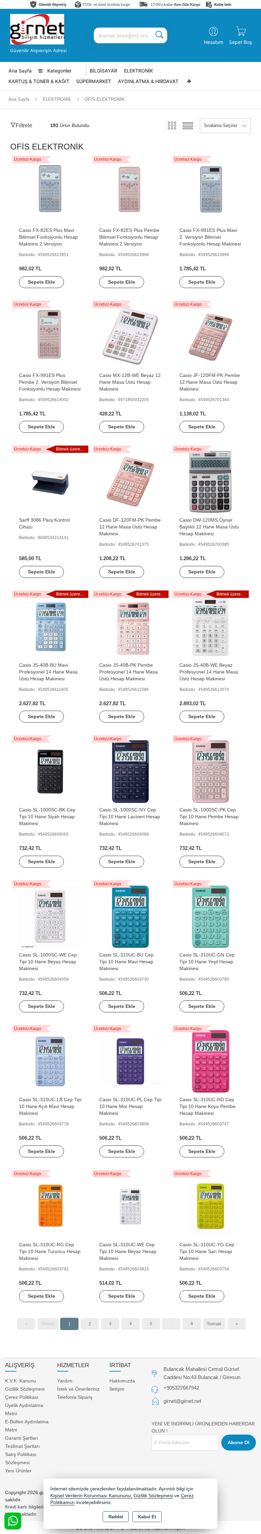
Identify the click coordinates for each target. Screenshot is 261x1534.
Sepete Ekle (41, 282)
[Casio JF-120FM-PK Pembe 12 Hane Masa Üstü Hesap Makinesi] (210, 336)
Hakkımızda (122, 1380)
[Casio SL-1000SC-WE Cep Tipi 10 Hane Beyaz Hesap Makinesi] (50, 916)
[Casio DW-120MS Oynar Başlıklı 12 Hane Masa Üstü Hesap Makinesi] (210, 482)
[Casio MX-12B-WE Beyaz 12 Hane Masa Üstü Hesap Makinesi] (130, 336)
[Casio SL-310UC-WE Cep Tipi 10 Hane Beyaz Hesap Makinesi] (130, 1206)
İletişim (116, 1389)
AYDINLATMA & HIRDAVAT (148, 81)
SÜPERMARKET (93, 81)
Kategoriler (58, 71)
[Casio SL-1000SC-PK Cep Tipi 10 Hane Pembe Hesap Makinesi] (210, 771)
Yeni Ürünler (18, 1470)
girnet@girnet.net (182, 1401)
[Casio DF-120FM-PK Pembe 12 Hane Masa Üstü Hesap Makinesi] (130, 482)
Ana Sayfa (20, 71)
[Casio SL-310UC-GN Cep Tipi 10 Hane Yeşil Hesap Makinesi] (210, 916)
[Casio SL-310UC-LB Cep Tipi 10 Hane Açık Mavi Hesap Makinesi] (50, 1061)
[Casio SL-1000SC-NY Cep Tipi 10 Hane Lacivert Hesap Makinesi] (130, 771)
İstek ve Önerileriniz (78, 1389)
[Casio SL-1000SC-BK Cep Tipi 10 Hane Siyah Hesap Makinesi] (50, 771)
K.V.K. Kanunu (20, 1380)
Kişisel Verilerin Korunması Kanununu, (91, 1495)
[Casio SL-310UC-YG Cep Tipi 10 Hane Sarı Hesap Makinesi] (210, 1206)
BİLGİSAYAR (103, 71)
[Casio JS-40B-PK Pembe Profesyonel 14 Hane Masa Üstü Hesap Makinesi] (130, 626)
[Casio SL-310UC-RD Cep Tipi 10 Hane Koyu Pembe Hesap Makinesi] (210, 1061)
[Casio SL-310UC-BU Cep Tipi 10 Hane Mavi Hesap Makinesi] (130, 916)
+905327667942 (181, 1388)
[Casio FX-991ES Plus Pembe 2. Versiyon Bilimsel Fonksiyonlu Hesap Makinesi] (50, 336)
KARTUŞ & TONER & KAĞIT (38, 81)
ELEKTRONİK (138, 71)
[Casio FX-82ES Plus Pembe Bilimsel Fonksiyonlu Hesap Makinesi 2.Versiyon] (130, 192)
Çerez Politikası (21, 1397)
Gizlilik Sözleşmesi (25, 1389)
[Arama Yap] (159, 35)
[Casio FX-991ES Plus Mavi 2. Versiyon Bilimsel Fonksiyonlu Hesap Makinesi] (210, 192)
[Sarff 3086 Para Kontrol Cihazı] (50, 482)
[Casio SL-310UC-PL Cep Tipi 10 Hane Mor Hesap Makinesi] (130, 1061)
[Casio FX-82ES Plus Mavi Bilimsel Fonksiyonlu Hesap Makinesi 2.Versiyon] (50, 192)
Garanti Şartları (21, 1438)
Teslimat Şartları (22, 1446)
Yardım (64, 1380)
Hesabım (213, 42)
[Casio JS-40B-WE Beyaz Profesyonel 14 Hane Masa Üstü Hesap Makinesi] (210, 626)
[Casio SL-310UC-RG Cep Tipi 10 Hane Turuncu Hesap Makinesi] (50, 1206)
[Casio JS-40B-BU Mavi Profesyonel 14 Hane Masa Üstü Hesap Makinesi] (50, 626)
